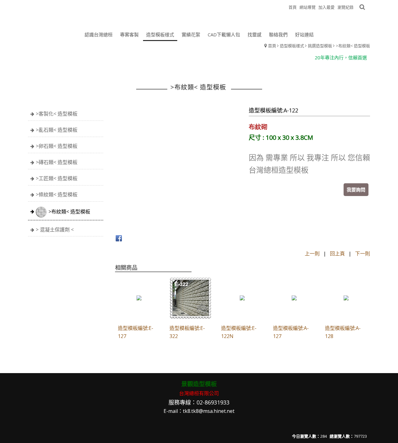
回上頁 (337, 253)
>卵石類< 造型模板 (56, 146)
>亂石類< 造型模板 (56, 129)
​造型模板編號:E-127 (135, 332)
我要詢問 (356, 189)
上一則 (312, 253)
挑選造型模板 (320, 45)
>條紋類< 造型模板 (56, 194)
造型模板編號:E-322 (187, 332)
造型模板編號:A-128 (343, 332)
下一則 (362, 253)
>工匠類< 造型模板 (56, 178)
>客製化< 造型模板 (56, 113)
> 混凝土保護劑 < (55, 229)
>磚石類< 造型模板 (56, 162)
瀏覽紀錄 (345, 7)
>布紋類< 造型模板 (353, 45)
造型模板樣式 (292, 45)
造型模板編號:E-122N (239, 332)
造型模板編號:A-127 (291, 332)
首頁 (272, 45)
